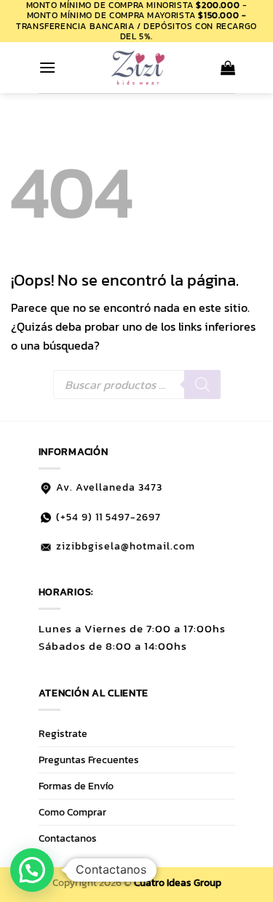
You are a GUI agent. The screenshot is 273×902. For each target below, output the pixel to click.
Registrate (63, 733)
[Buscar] (202, 384)
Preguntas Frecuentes (89, 760)
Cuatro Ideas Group (177, 882)
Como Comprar (72, 812)
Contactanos (68, 838)
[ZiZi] (138, 67)
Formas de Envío (76, 786)
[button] (47, 67)
